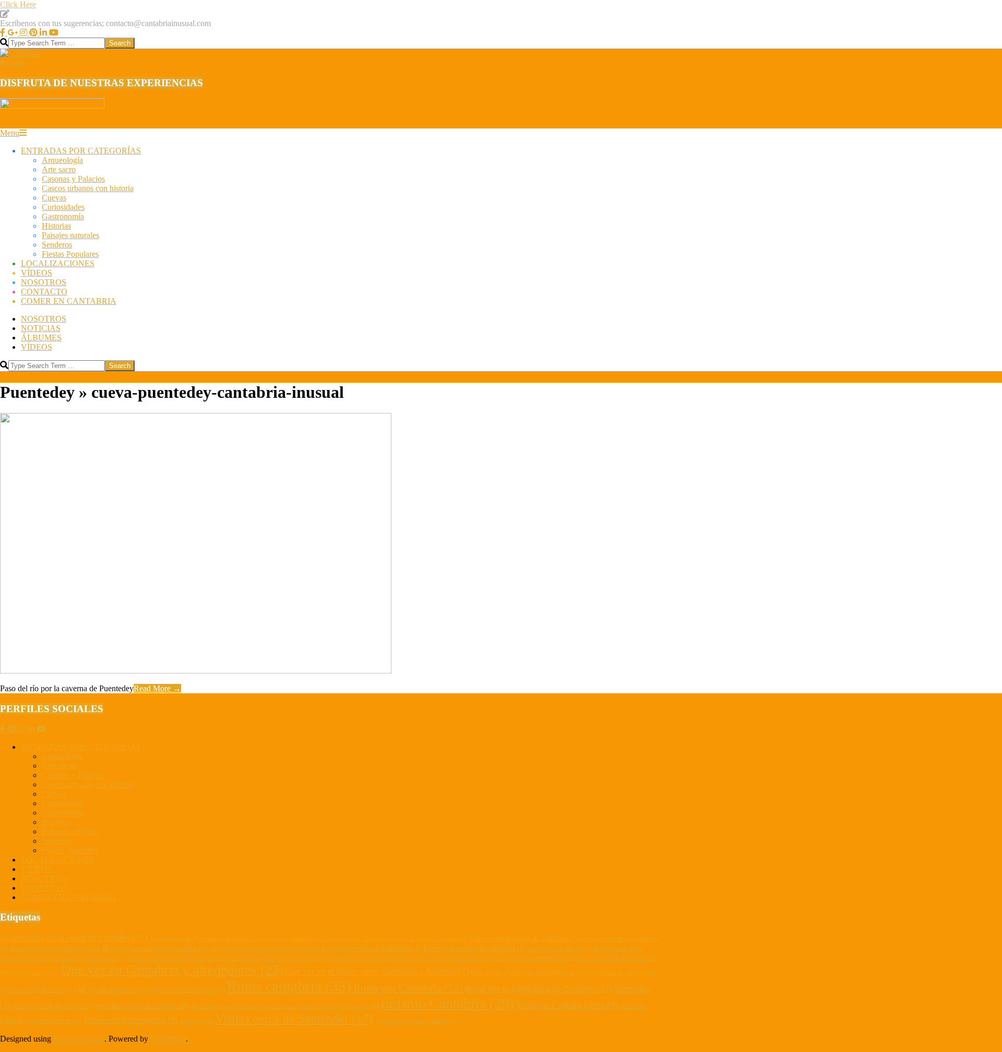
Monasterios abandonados (88, 958)
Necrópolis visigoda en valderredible (272, 958)
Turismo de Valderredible (130, 1019)
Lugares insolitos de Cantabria (371, 948)
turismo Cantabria (447, 1003)
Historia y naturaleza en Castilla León (160, 948)
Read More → (157, 688)
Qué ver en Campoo (109, 989)
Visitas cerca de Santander (294, 1018)
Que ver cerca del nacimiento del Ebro (447, 958)
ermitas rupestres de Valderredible (55, 949)
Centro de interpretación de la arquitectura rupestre (402, 939)
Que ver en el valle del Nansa (517, 972)
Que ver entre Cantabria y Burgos (609, 972)
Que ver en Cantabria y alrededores (172, 969)
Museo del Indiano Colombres (173, 958)
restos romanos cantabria (185, 989)
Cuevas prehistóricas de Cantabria (525, 938)
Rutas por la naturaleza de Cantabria (538, 989)
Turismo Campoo (349, 1006)
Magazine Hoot (78, 1038)
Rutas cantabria (289, 986)
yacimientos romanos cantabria (416, 1021)
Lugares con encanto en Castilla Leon (269, 949)
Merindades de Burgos (559, 949)
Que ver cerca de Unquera (614, 958)
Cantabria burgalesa (260, 939)
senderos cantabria (291, 1006)
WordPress (168, 1038)
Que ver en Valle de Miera (36, 989)
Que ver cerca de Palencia (535, 958)
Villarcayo (196, 1021)
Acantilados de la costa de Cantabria (74, 938)
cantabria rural (313, 939)
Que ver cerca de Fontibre (359, 958)
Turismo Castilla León (567, 1004)
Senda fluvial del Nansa (53, 1005)
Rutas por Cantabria (408, 988)
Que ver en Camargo (29, 972)
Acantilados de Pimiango (190, 938)
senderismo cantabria (142, 1005)
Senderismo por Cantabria (227, 1006)
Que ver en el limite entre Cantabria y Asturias (377, 971)
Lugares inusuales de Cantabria (475, 948)
